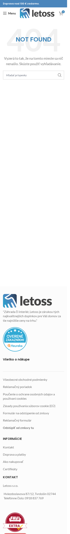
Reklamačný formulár (17, 420)
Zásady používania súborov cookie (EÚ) (29, 406)
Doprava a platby (14, 454)
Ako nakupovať (13, 461)
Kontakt (8, 447)
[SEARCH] (59, 75)
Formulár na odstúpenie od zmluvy (26, 413)
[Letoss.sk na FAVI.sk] (33, 522)
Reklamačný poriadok (17, 387)
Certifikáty (10, 469)
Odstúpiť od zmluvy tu (18, 428)
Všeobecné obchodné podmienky (25, 379)
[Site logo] (37, 13)
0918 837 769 (34, 498)
